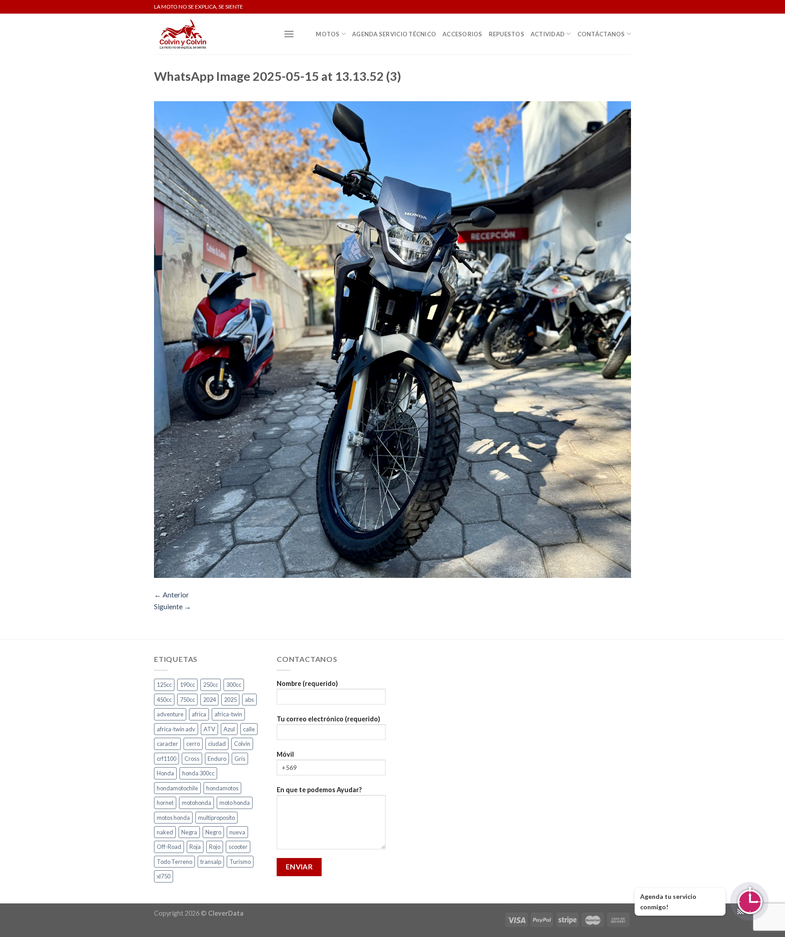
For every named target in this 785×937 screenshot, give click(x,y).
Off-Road (169, 846)
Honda (165, 773)
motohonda (196, 802)
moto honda (234, 802)
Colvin (242, 743)
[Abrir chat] (749, 901)
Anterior (171, 594)
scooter (238, 846)
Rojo (214, 846)
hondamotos (222, 788)
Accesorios (462, 34)
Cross (191, 758)
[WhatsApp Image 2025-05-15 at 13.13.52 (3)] (392, 338)
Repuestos (506, 34)
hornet (165, 802)
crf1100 (166, 758)
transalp (210, 861)
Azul (229, 729)
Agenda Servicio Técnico (394, 34)
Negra (189, 832)
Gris (239, 758)
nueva (237, 832)
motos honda (173, 817)
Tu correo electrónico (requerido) (328, 719)
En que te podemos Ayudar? (319, 790)
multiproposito (216, 817)
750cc (187, 699)
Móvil (285, 754)
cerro (193, 743)
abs (249, 699)
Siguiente (172, 606)
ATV (209, 729)
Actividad (548, 34)
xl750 (163, 876)
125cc (164, 684)
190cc (187, 684)
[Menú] (288, 34)
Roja (195, 846)
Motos (327, 34)
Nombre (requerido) (307, 683)
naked (165, 832)
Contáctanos (601, 34)
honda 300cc (198, 773)
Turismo (240, 861)
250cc (210, 684)
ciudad (217, 743)
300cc (233, 684)
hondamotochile (177, 788)
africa (199, 714)
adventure (170, 714)
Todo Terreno (174, 861)
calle (249, 729)
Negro (213, 832)
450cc (164, 699)
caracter (167, 743)
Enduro (217, 758)
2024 (209, 699)
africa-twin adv (176, 729)
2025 (230, 699)
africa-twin (228, 714)
